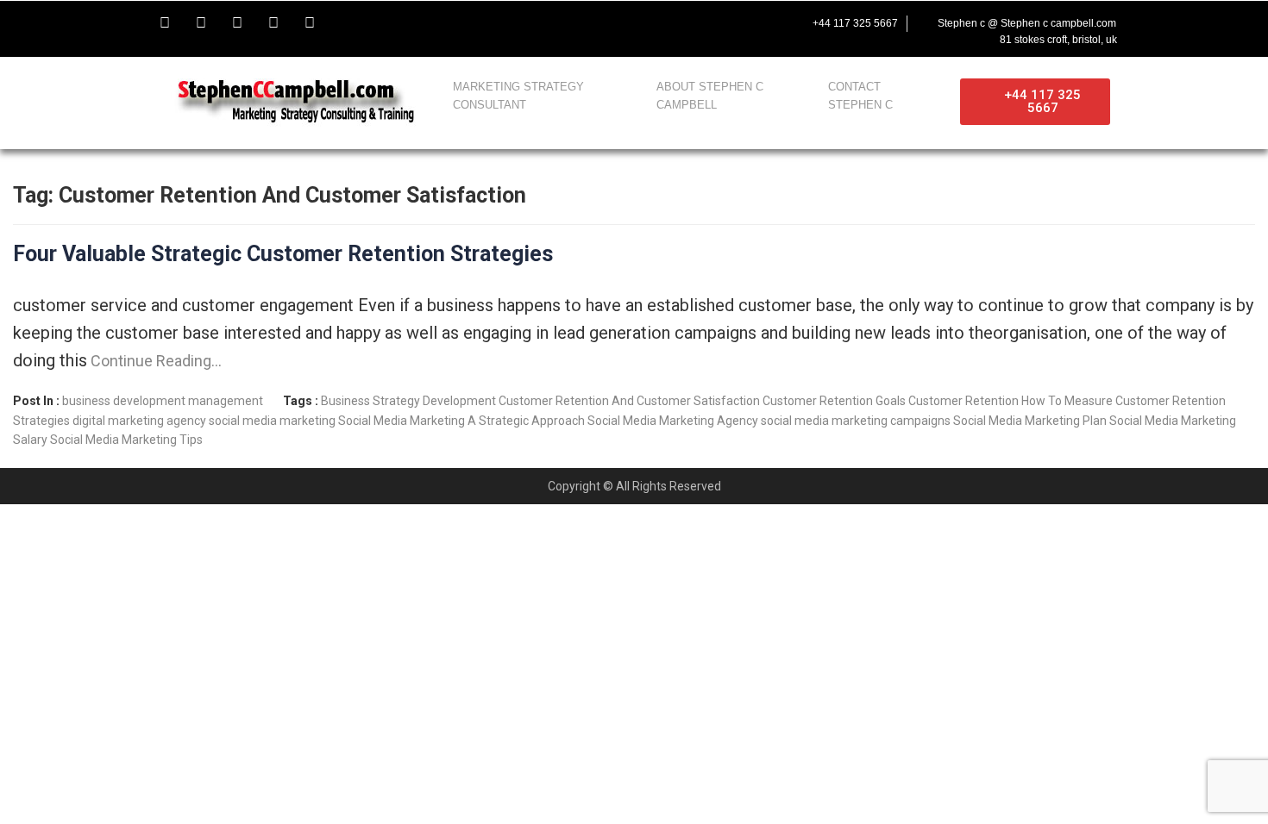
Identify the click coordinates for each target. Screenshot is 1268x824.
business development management (162, 401)
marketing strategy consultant (518, 95)
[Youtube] (237, 23)
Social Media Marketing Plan (1030, 421)
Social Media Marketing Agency (672, 421)
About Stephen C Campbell (709, 95)
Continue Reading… (154, 361)
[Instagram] (273, 23)
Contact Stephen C (860, 95)
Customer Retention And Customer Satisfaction (629, 401)
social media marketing (272, 421)
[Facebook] (165, 23)
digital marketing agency (139, 421)
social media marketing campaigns (856, 421)
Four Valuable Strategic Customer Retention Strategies (283, 253)
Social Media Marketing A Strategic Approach (461, 421)
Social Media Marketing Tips (126, 439)
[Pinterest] (309, 23)
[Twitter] (201, 23)
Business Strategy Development (408, 401)
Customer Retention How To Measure (1010, 401)
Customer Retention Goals (834, 401)
